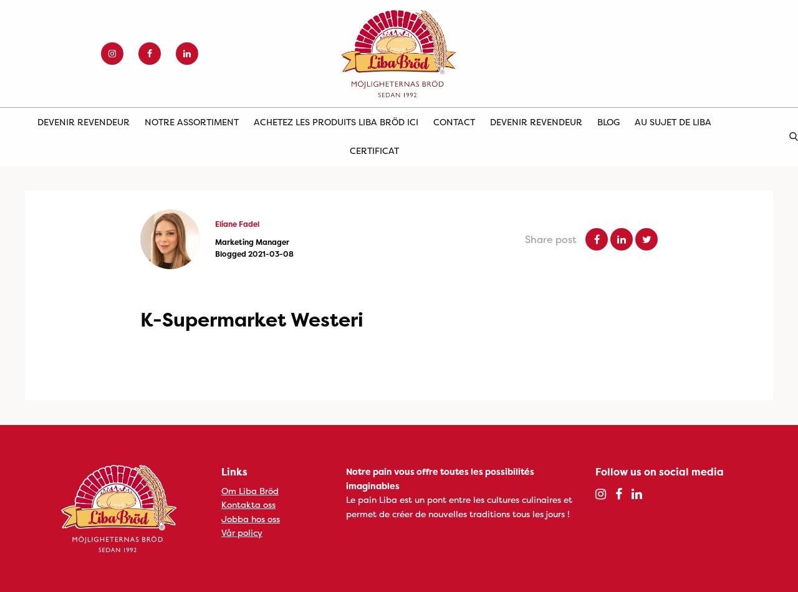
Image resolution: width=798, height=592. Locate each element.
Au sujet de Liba (673, 122)
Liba (399, 53)
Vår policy (241, 532)
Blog (608, 122)
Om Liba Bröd (250, 491)
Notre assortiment (192, 122)
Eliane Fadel (237, 224)
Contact (454, 122)
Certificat (374, 150)
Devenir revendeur (83, 122)
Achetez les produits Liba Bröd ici (336, 122)
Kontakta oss (248, 504)
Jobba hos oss (250, 519)
